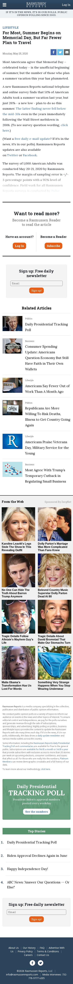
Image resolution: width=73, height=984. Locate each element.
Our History (29, 947)
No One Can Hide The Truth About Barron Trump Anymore (16, 593)
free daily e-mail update (32, 139)
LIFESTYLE (11, 27)
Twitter (12, 155)
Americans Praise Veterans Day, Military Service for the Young (47, 447)
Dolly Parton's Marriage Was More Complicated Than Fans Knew (53, 547)
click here (45, 769)
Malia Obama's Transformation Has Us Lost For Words (16, 685)
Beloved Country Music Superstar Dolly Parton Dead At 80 (53, 593)
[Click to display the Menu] (4, 4)
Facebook (30, 155)
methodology (53, 196)
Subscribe (53, 246)
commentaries (26, 746)
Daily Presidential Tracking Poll (32, 842)
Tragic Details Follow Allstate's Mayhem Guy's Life (17, 639)
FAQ (42, 947)
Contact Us (43, 955)
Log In (66, 4)
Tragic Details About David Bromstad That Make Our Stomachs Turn (54, 639)
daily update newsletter (49, 735)
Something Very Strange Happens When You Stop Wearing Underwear (54, 685)
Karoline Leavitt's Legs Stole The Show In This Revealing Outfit (16, 547)
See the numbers (36, 811)
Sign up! (36, 290)
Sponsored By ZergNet (58, 501)
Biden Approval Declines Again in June (37, 856)
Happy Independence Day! (27, 869)
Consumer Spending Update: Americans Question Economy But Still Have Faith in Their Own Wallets (47, 357)
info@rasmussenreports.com (22, 974)
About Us (13, 947)
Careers (28, 955)
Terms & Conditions (48, 951)
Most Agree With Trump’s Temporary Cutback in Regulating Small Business (45, 475)
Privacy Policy (25, 951)
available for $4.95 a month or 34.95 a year (47, 749)
